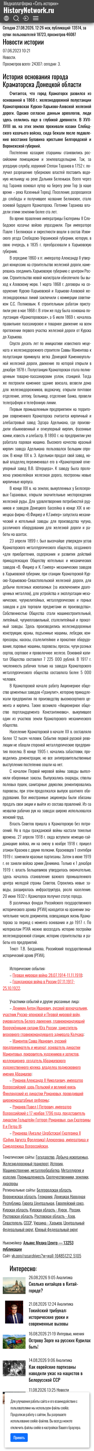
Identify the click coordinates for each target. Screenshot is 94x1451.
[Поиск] (16, 18)
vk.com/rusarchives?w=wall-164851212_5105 (46, 1255)
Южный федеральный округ (56, 1229)
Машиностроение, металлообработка (31, 1170)
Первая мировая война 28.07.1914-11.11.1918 (47, 975)
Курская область (15, 1209)
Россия (74, 1209)
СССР (28, 1222)
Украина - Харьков (48, 1222)
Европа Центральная (38, 1203)
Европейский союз (70, 1203)
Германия (45, 1196)
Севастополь (12, 1222)
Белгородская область (54, 1189)
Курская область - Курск (49, 1209)
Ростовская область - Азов (54, 1216)
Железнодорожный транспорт (26, 1163)
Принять (19, 1437)
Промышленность (30, 1176)
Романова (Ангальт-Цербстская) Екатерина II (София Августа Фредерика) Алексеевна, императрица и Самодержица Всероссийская (46, 1139)
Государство (45, 1156)
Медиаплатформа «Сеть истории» (31, 7)
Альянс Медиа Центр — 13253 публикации (38, 1245)
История (56, 1163)
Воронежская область (19, 1196)
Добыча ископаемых (72, 1156)
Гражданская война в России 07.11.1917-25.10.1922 (39, 984)
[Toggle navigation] (35, 18)
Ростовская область (18, 1216)
